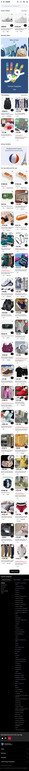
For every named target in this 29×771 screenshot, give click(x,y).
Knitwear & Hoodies (20, 588)
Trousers (17, 592)
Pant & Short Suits (19, 647)
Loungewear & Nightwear (21, 610)
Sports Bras (18, 702)
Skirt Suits (17, 714)
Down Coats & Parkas (20, 661)
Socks (16, 615)
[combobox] (15, 6)
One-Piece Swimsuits (20, 679)
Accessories (4, 585)
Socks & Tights (19, 606)
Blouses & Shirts (19, 600)
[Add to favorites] (12, 14)
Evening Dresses (19, 633)
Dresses (17, 590)
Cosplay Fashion (19, 602)
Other (2, 593)
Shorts (16, 643)
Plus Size (3, 587)
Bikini (16, 653)
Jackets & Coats (19, 598)
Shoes (2, 589)
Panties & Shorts (19, 712)
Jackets (17, 623)
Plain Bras (17, 663)
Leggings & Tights (19, 675)
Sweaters (17, 627)
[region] (14, 23)
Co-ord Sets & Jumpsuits (21, 608)
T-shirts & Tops (19, 586)
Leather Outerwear (19, 720)
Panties (17, 681)
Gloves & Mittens (19, 718)
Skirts (16, 625)
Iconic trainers (5, 11)
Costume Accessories (20, 659)
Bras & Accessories (19, 631)
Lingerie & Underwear (20, 604)
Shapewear (18, 700)
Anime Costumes (19, 683)
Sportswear (18, 617)
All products (24, 10)
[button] (2, 738)
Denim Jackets (18, 716)
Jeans (16, 635)
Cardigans (17, 651)
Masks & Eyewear (19, 722)
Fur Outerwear (18, 689)
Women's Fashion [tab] (6, 579)
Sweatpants (18, 667)
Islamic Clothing (19, 691)
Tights (16, 671)
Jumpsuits (17, 693)
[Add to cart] (11, 25)
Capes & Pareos (19, 706)
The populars (5, 95)
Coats (16, 657)
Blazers (17, 687)
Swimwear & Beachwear (21, 619)
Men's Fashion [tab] (17, 579)
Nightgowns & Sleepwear (21, 698)
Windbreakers (18, 673)
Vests (16, 727)
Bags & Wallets (4, 591)
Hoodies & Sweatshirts (20, 596)
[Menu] (1, 1)
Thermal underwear (20, 729)
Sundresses (18, 665)
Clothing (3, 583)
